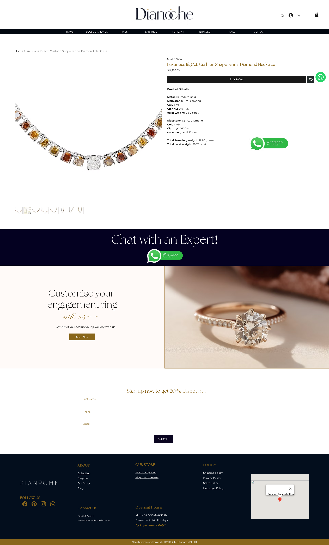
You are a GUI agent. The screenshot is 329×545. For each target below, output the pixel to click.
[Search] (282, 15)
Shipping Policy (213, 472)
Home (19, 51)
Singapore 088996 (146, 477)
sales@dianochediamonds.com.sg (94, 520)
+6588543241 (86, 515)
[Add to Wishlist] (310, 79)
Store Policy (210, 483)
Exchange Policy (213, 488)
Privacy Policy (212, 478)
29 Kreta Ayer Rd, (146, 472)
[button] (317, 14)
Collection (84, 473)
